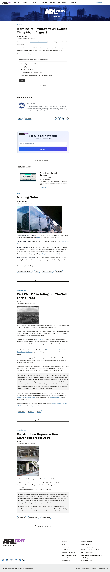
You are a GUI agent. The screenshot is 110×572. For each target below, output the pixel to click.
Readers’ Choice (66, 558)
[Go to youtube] (15, 560)
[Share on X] (59, 118)
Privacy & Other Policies (68, 552)
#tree (38, 411)
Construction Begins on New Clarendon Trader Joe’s (37, 435)
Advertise (24, 2)
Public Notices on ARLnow (69, 555)
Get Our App (99, 2)
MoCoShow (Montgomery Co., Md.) (91, 549)
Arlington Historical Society (37, 406)
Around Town (21, 290)
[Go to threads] (19, 560)
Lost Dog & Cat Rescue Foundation (49, 254)
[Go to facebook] (7, 560)
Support (73, 2)
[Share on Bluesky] (63, 118)
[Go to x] (3, 560)
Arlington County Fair (56, 397)
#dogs (37, 271)
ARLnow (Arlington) (86, 541)
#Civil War (21, 411)
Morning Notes (27, 197)
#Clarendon (21, 517)
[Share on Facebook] (55, 118)
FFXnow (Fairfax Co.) (87, 547)
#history (30, 411)
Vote (22, 80)
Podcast (52, 2)
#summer (28, 118)
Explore (34, 2)
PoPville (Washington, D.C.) (88, 552)
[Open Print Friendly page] (68, 118)
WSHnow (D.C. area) (86, 560)
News (19, 193)
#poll (19, 118)
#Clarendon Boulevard (24, 271)
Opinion (19, 25)
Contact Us (65, 544)
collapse (38, 237)
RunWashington (85, 558)
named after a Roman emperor (38, 42)
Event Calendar (66, 549)
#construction (33, 517)
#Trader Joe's (46, 517)
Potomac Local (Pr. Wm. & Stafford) (91, 555)
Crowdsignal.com (43, 87)
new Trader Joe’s (46, 479)
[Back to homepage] (6, 3)
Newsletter (44, 2)
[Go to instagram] (11, 560)
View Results (43, 85)
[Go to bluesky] (23, 560)
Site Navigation (66, 560)
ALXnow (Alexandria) (87, 544)
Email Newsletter (67, 547)
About (15, 2)
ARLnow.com (23, 36)
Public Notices (62, 2)
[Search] (107, 3)
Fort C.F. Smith (40, 339)
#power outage (47, 271)
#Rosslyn (59, 271)
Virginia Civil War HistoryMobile (26, 397)
